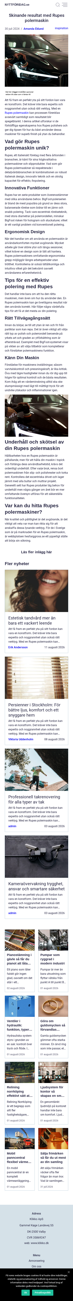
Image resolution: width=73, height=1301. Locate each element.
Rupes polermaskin (17, 112)
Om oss (36, 1266)
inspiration (61, 28)
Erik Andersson (18, 647)
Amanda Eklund (34, 28)
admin (12, 826)
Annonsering (36, 1260)
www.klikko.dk (40, 1243)
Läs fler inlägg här (36, 552)
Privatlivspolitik (43, 1292)
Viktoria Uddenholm (20, 739)
